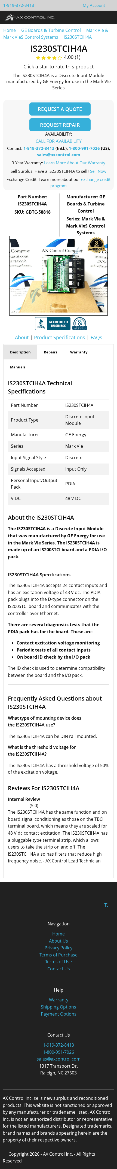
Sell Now (98, 171)
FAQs (96, 337)
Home (9, 30)
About (22, 337)
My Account (94, 5)
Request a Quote (60, 109)
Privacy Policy (58, 948)
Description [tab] (20, 352)
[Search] (97, 17)
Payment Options (58, 1014)
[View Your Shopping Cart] (109, 5)
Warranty (58, 1000)
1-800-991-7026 (84, 148)
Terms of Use (58, 962)
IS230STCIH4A (78, 37)
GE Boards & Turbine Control (51, 30)
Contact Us (58, 969)
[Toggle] (107, 17)
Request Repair (60, 125)
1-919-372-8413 (18, 5)
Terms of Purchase (58, 955)
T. (106, 904)
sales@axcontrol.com (58, 154)
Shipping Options (58, 1007)
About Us (58, 941)
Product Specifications (59, 337)
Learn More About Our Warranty (74, 162)
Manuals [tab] (17, 367)
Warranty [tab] (78, 352)
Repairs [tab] (50, 352)
